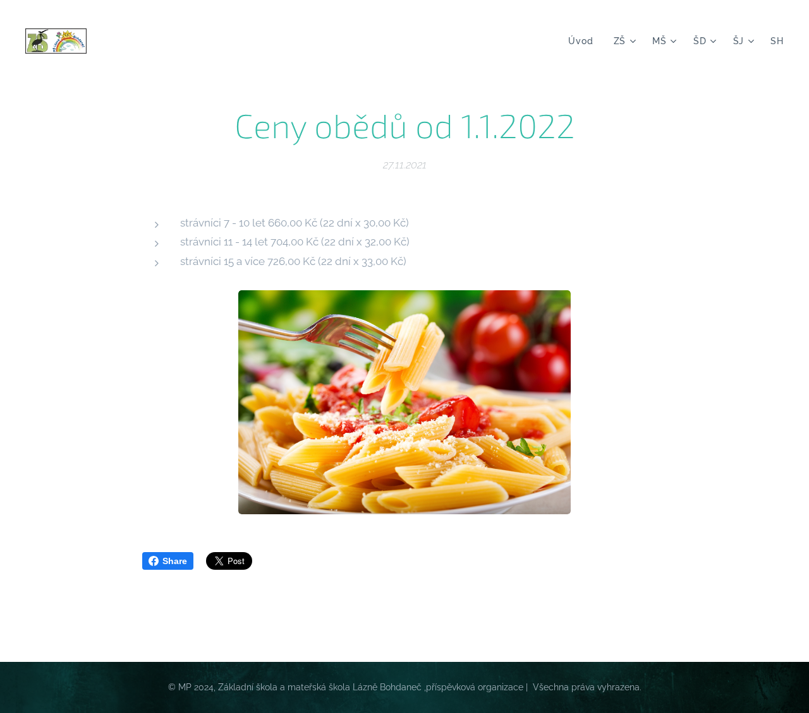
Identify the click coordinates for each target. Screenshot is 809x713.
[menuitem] (584, 41)
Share (174, 561)
